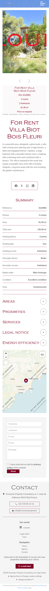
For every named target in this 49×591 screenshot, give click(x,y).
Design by (26, 580)
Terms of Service (22, 588)
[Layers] (42, 354)
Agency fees (15, 576)
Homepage (5, 114)
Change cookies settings (32, 576)
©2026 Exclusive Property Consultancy (18, 573)
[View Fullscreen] (6, 363)
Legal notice (41, 573)
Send (13, 471)
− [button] (6, 357)
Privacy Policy (39, 585)
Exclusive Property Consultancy (20, 494)
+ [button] (6, 353)
